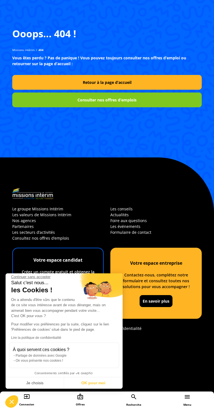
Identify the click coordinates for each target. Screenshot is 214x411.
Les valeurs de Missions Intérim (41, 214)
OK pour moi (93, 383)
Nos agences (24, 220)
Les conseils (121, 208)
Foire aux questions (128, 220)
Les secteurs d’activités (33, 232)
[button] (11, 401)
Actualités (119, 214)
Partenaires (23, 226)
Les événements (125, 226)
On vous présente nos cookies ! (39, 361)
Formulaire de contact (130, 232)
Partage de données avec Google (41, 356)
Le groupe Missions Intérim (37, 208)
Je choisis (34, 383)
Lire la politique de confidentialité (36, 338)
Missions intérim (23, 50)
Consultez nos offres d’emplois (40, 238)
